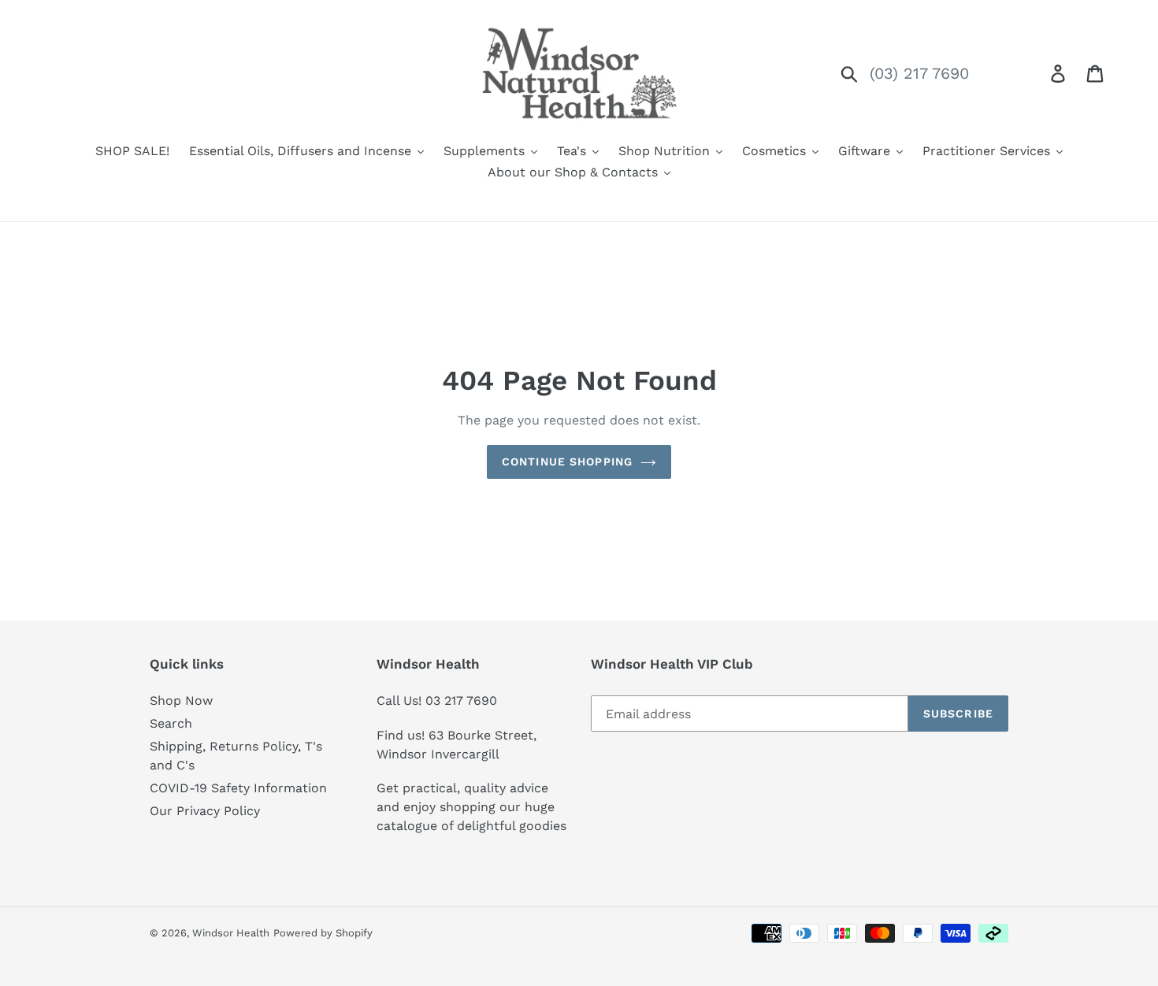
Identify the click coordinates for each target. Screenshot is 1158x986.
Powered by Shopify (323, 933)
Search (171, 723)
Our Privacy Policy (205, 810)
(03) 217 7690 (919, 73)
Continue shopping (567, 461)
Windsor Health (230, 933)
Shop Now (181, 700)
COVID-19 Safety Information (238, 787)
